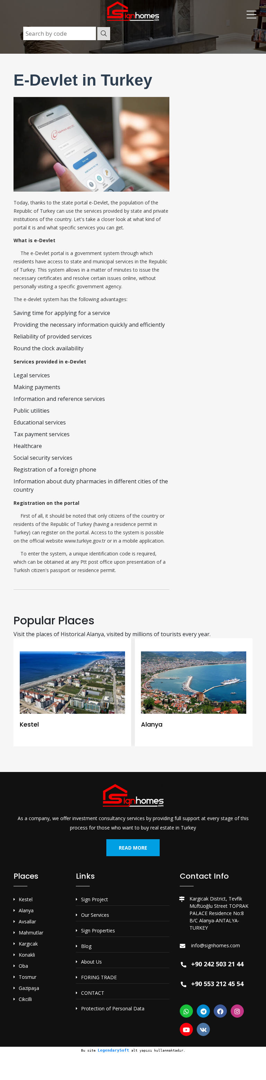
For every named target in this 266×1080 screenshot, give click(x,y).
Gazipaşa (29, 988)
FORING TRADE (99, 977)
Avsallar (27, 921)
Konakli (27, 954)
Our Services (95, 915)
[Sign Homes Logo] (133, 10)
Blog (86, 946)
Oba (23, 966)
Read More (133, 847)
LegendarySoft (113, 1050)
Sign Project (94, 899)
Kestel (26, 899)
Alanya (26, 910)
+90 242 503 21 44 (217, 964)
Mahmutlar (31, 932)
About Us (91, 961)
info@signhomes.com (215, 945)
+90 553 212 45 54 (217, 984)
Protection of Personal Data (112, 1008)
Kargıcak (28, 943)
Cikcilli (25, 999)
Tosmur (27, 977)
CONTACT (92, 993)
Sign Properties (98, 930)
